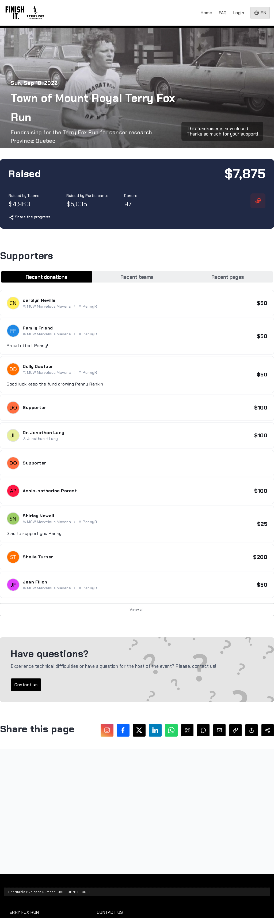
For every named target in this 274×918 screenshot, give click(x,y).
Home (206, 12)
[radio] (46, 277)
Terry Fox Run (23, 912)
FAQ (223, 12)
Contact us (25, 684)
